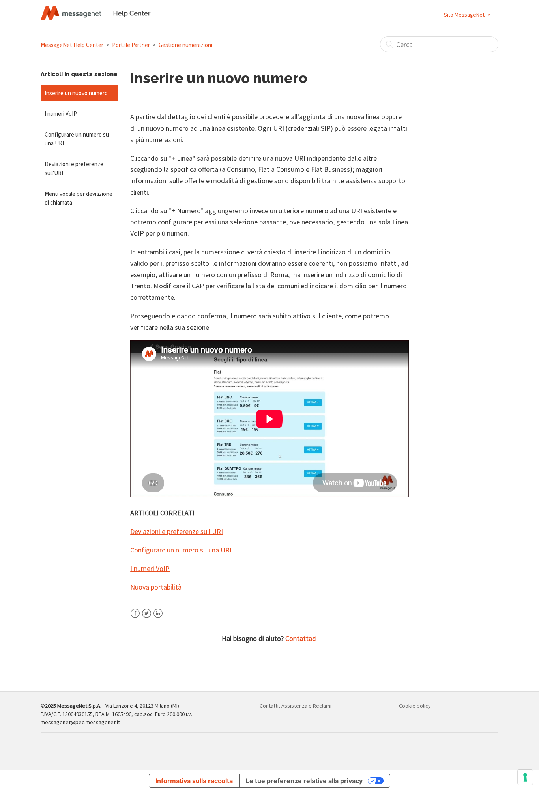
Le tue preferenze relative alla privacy (304, 781)
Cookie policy (415, 705)
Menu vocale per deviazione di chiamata (78, 198)
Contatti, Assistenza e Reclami (295, 705)
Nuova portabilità (156, 587)
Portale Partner (131, 45)
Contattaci (301, 638)
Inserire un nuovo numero (76, 93)
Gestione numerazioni (185, 45)
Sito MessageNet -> (467, 14)
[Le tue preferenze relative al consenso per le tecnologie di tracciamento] (525, 777)
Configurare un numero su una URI (77, 139)
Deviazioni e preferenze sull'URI (74, 168)
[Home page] (96, 17)
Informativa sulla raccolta (194, 781)
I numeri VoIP (61, 113)
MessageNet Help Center (72, 45)
